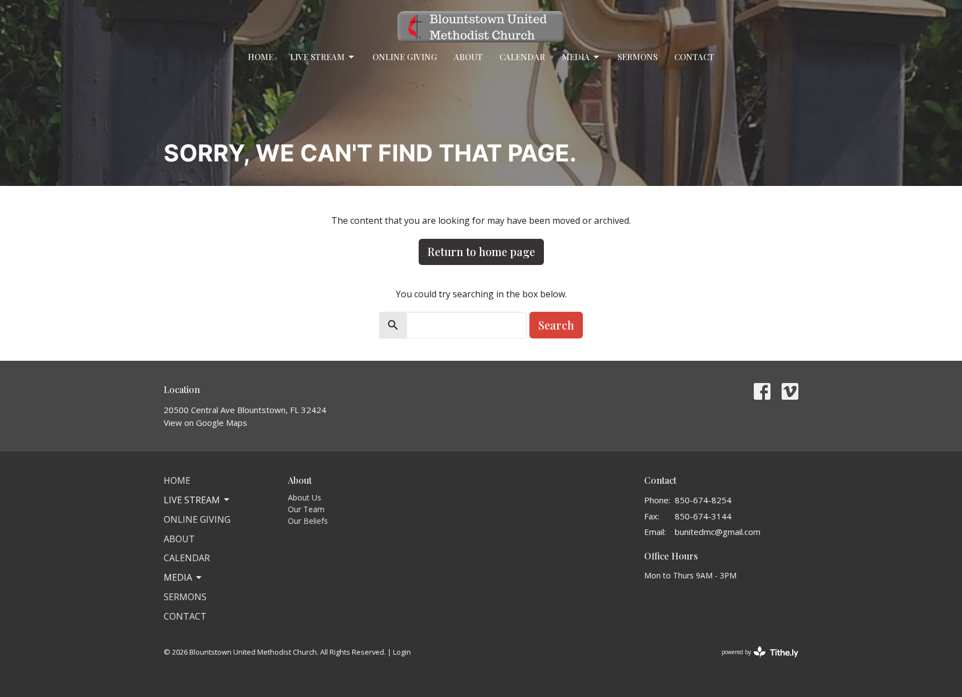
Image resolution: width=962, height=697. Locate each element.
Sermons (637, 56)
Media (576, 56)
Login (402, 652)
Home (260, 56)
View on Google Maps (205, 422)
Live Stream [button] (192, 500)
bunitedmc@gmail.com (717, 531)
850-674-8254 (703, 499)
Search (556, 324)
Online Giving (404, 56)
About (468, 56)
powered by (754, 661)
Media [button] (178, 577)
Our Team (306, 509)
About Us (304, 497)
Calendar (522, 56)
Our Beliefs (308, 521)
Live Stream (317, 56)
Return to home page (481, 251)
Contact (694, 56)
